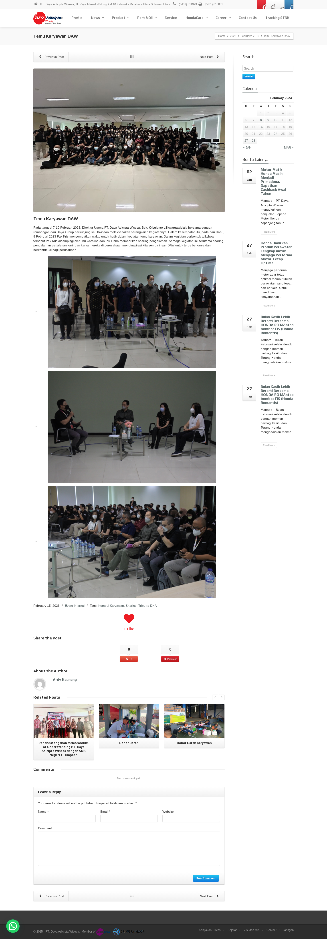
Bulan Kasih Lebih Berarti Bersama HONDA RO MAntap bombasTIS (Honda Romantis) (277, 325)
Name (43, 811)
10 (275, 120)
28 (253, 140)
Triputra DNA (147, 605)
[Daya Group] (104, 931)
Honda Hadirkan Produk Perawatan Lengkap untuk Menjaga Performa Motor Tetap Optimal (276, 253)
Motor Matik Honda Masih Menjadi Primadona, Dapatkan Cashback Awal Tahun (273, 181)
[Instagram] (279, 4)
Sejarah (232, 930)
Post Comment (205, 878)
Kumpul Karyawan (111, 605)
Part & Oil (145, 18)
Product (118, 18)
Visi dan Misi (252, 930)
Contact (271, 930)
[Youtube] (289, 4)
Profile (76, 18)
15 (261, 127)
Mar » (289, 147)
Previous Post (54, 56)
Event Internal (75, 605)
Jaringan (288, 930)
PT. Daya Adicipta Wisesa (62, 931)
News (95, 18)
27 (246, 140)
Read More (269, 231)
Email (105, 811)
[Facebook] (270, 4)
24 (275, 133)
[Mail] (261, 4)
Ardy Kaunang (65, 679)
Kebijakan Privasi (210, 930)
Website (168, 811)
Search (249, 76)
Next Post (207, 56)
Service (171, 18)
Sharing (131, 605)
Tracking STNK (277, 18)
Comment (45, 828)
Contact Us (248, 18)
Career (221, 18)
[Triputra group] (129, 931)
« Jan (247, 147)
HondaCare (195, 18)
